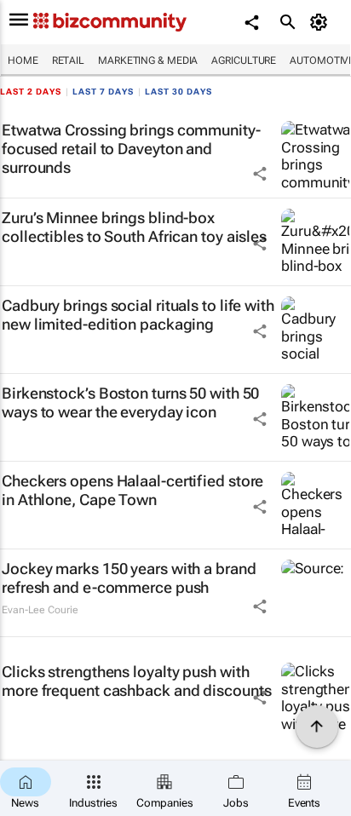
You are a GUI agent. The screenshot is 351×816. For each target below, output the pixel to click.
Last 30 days (178, 91)
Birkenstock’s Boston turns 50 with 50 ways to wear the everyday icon (130, 402)
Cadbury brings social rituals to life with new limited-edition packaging (138, 314)
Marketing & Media (148, 60)
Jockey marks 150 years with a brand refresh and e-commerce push (129, 578)
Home (23, 60)
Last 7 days (103, 91)
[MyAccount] (321, 22)
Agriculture (243, 60)
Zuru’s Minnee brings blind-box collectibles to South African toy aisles (134, 227)
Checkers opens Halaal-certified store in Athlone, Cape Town (132, 490)
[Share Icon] (259, 173)
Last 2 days (30, 91)
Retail (68, 60)
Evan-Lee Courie (40, 610)
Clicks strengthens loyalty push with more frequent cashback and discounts (136, 681)
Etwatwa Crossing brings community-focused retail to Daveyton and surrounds (131, 148)
